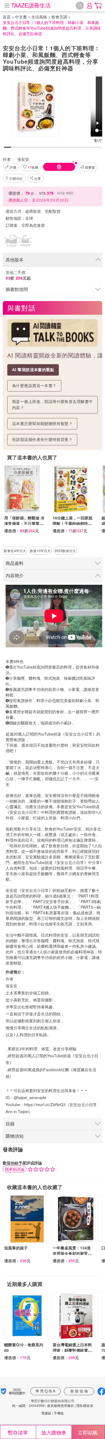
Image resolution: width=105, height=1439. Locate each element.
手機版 (59, 1413)
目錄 (10, 1123)
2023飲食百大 (65, 550)
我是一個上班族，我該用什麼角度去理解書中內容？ (52, 405)
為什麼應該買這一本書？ (34, 385)
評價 (13, 167)
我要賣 (90, 167)
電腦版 (46, 1413)
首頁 (7, 17)
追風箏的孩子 (16, 1248)
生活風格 (39, 17)
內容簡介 (15, 575)
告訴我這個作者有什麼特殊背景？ (42, 439)
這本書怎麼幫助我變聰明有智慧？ (42, 423)
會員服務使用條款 (60, 1405)
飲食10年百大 (40, 550)
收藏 (32, 167)
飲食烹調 (59, 17)
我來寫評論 (14, 1169)
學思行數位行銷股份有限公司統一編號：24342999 (43, 1403)
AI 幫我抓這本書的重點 (33, 369)
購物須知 (15, 1136)
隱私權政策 (84, 1405)
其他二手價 (18, 275)
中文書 (21, 17)
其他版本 (15, 259)
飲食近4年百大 (15, 550)
